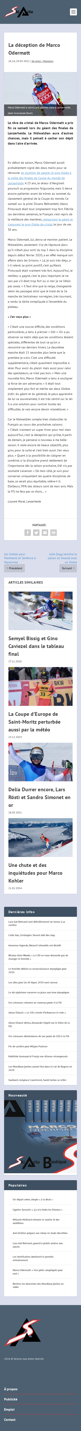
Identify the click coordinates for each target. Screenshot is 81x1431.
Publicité (10, 1399)
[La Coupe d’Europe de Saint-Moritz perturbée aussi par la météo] (40, 686)
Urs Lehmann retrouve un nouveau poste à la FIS (35, 1002)
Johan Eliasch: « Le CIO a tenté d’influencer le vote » (37, 1012)
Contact (10, 1419)
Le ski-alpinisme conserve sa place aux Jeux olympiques (38, 992)
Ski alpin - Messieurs (42, 61)
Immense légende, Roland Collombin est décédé (34, 945)
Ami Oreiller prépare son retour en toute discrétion (40, 1233)
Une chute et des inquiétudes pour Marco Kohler (35, 873)
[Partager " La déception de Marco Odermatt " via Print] (53, 532)
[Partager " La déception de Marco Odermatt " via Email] (45, 532)
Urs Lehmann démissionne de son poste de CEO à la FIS (38, 1036)
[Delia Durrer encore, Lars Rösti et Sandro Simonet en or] (40, 762)
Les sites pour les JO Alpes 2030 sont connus (32, 982)
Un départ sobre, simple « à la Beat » (33, 1199)
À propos (10, 1389)
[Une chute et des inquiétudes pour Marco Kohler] (40, 837)
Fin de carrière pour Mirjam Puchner (28, 1046)
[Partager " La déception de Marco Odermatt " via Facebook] (27, 532)
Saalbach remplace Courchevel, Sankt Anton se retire (37, 1080)
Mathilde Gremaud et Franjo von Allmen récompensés (38, 1056)
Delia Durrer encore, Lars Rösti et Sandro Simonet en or (39, 797)
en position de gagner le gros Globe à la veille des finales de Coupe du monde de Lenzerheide (39, 178)
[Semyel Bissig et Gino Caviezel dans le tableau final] (40, 611)
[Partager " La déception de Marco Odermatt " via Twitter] (36, 532)
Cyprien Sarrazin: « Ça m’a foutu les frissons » (37, 1209)
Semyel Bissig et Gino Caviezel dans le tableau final (36, 646)
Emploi (9, 1409)
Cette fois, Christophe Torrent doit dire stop (31, 935)
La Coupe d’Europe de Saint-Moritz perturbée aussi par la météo (34, 722)
